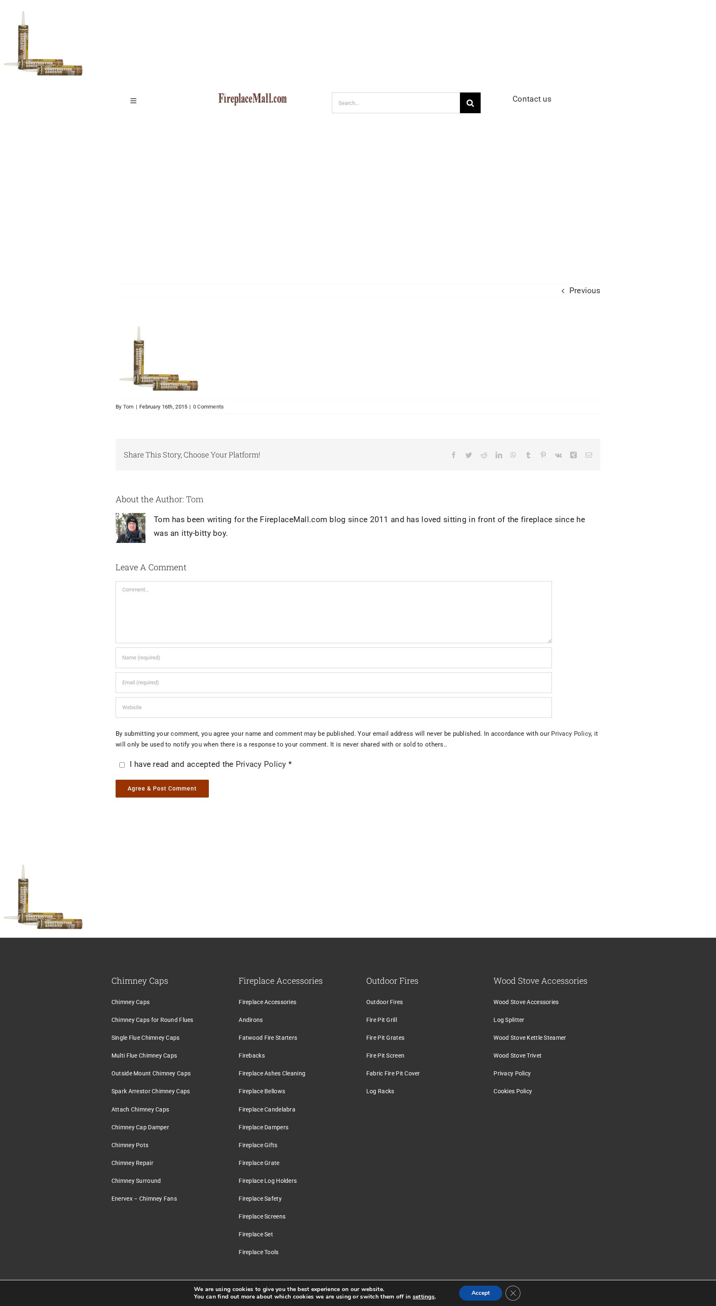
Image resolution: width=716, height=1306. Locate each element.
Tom (128, 407)
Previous (584, 290)
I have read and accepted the (211, 764)
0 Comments (208, 407)
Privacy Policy (571, 733)
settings (424, 1297)
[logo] (252, 97)
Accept (481, 1293)
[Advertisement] (358, 192)
